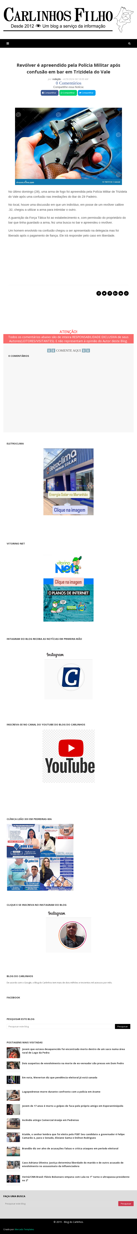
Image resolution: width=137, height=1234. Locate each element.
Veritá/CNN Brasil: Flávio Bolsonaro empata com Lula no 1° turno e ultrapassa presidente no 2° (75, 1178)
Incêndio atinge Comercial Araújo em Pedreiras (50, 1120)
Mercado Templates (24, 1229)
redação (56, 79)
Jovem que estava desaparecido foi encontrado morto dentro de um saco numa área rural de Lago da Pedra (73, 1051)
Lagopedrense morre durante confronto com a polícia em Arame (61, 1091)
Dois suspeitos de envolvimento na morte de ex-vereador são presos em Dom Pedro (73, 1063)
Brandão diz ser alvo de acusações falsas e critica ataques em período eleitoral (70, 1148)
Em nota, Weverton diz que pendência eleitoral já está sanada (59, 1077)
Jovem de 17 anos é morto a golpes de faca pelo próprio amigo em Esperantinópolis (72, 1105)
